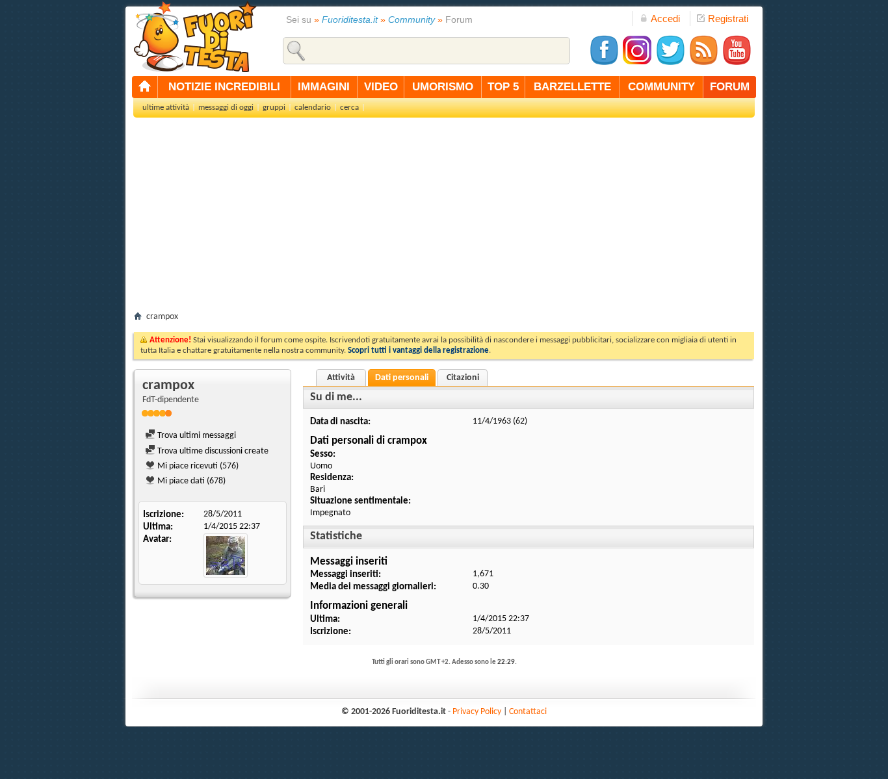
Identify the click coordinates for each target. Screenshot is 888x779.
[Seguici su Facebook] (604, 63)
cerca (349, 107)
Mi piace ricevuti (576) (197, 466)
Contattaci (528, 712)
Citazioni (463, 378)
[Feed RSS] (703, 63)
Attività (341, 378)
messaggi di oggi (226, 107)
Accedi (665, 18)
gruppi (274, 107)
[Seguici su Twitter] (670, 63)
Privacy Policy (476, 712)
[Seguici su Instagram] (637, 63)
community (661, 87)
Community (411, 19)
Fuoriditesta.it (350, 19)
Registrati (728, 18)
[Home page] (145, 87)
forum (730, 87)
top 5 (503, 87)
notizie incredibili (224, 87)
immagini (324, 87)
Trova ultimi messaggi (195, 436)
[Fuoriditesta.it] (195, 36)
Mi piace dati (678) (190, 481)
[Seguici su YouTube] (736, 63)
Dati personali (401, 378)
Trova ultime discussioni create (211, 451)
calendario (312, 107)
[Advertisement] (444, 218)
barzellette (572, 87)
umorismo (442, 87)
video (381, 87)
